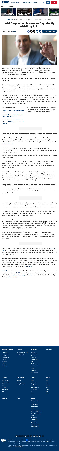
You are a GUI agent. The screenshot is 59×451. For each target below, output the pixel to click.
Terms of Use (34, 404)
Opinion (4, 398)
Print (37, 31)
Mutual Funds (34, 372)
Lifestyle (4, 377)
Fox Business (5, 2)
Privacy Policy (34, 406)
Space (32, 393)
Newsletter (37, 436)
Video (18, 398)
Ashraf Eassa (6, 271)
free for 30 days (18, 273)
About (33, 398)
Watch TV (54, 2)
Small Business (20, 355)
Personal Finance (15, 2)
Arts (3, 391)
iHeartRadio (43, 436)
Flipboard (28, 436)
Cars (3, 385)
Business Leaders (35, 365)
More (40, 2)
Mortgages (4, 352)
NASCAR (48, 385)
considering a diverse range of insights (20, 275)
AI (31, 391)
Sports (48, 377)
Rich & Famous (5, 382)
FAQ (32, 408)
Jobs (32, 402)
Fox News (33, 421)
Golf (47, 391)
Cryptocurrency (35, 355)
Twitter (31, 31)
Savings (4, 359)
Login (47, 2)
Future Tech (34, 389)
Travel (3, 384)
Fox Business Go (35, 424)
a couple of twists (7, 144)
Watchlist (35, 2)
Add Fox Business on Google (50, 31)
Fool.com (13, 31)
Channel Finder (35, 401)
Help (40, 439)
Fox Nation (33, 423)
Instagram (22, 436)
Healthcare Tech (35, 387)
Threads (34, 31)
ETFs (32, 363)
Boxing (47, 387)
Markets (29, 2)
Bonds (32, 361)
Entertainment (5, 380)
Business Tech (34, 385)
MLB (47, 384)
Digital (32, 380)
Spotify (40, 436)
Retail (32, 368)
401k (3, 363)
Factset (47, 441)
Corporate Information (36, 412)
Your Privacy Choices (32, 439)
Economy (23, 2)
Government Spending (22, 352)
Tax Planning (5, 366)
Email (40, 31)
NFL (47, 380)
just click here (28, 266)
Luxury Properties (21, 384)
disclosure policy (13, 277)
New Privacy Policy (20, 439)
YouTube (25, 436)
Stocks (33, 352)
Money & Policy (20, 354)
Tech (32, 377)
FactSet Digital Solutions (20, 443)
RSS (34, 436)
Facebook (28, 31)
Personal (19, 380)
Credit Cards (5, 355)
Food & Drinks (5, 389)
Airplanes (4, 387)
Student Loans (5, 354)
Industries (33, 366)
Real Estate (20, 377)
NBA (47, 382)
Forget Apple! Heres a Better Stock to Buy (13, 119)
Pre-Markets (34, 370)
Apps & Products (35, 426)
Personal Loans (5, 357)
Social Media (34, 382)
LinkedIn (31, 436)
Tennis (47, 393)
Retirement (4, 365)
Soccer (47, 389)
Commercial (20, 382)
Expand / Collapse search (44, 2)
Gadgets (33, 384)
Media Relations (35, 410)
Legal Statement (29, 443)
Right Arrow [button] (56, 12)
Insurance (4, 361)
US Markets (34, 354)
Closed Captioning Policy (48, 439)
